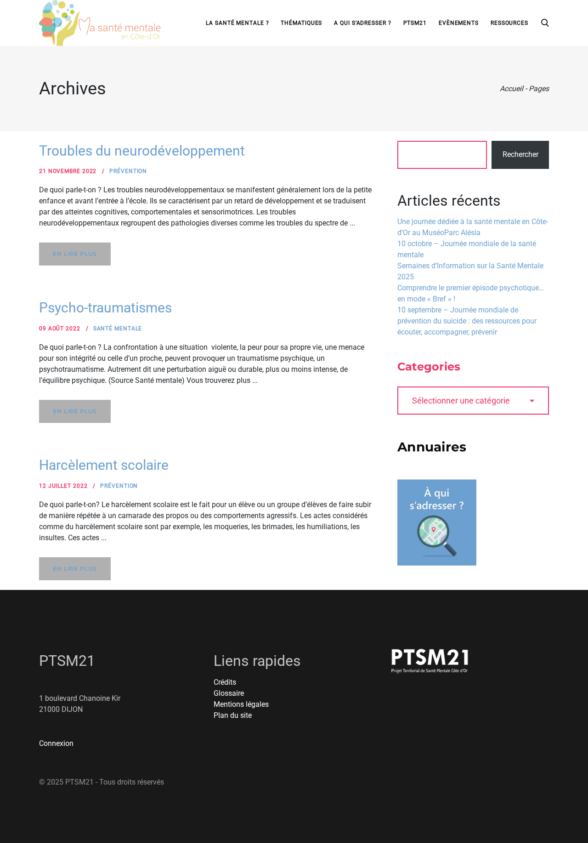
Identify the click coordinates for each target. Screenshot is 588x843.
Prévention (128, 171)
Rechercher (520, 154)
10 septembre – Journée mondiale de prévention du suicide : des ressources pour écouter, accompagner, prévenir (467, 321)
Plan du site (233, 715)
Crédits (225, 682)
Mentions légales (241, 704)
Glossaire (229, 693)
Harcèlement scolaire (104, 465)
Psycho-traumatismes (105, 308)
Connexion (56, 743)
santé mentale (117, 328)
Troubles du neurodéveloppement (142, 151)
